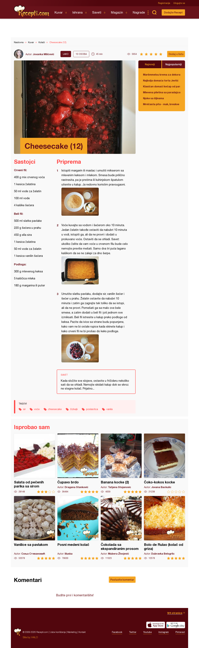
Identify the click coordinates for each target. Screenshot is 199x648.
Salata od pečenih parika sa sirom (34, 463)
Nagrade (139, 12)
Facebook (117, 632)
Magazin (117, 12)
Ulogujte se (179, 3)
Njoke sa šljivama (153, 98)
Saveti (96, 12)
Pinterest (180, 632)
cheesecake (55, 409)
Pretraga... (154, 12)
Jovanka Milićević (43, 54)
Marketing (72, 632)
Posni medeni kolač (77, 528)
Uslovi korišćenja (58, 632)
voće (37, 409)
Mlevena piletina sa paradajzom (161, 92)
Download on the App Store (155, 625)
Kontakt (82, 632)
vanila (109, 409)
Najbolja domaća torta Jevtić (160, 80)
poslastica (92, 409)
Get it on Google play (175, 625)
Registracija (164, 3)
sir (24, 409)
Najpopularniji (173, 64)
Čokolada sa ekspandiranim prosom (121, 528)
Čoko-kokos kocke (164, 463)
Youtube (147, 632)
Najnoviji (150, 64)
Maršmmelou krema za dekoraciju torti (161, 74)
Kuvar (58, 12)
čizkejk (74, 409)
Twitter (132, 632)
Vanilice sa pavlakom (34, 528)
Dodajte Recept (173, 12)
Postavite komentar (122, 579)
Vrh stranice (174, 612)
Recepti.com (32, 11)
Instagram (164, 632)
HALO (34, 637)
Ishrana (77, 12)
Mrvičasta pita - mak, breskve (161, 104)
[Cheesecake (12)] (94, 202)
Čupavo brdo (77, 463)
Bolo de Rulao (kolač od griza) (164, 528)
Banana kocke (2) (121, 463)
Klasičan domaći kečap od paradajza (161, 86)
